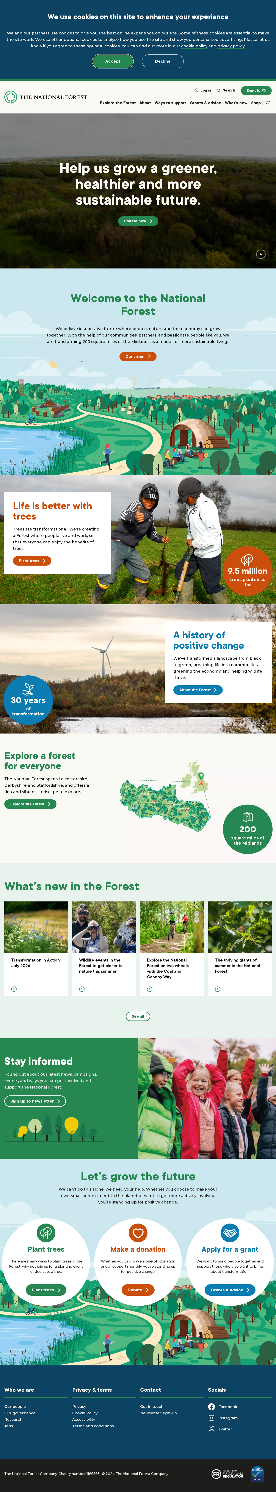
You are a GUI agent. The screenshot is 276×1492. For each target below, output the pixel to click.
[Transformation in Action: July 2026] (36, 948)
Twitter (225, 1429)
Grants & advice (205, 103)
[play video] (261, 254)
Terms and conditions (93, 1426)
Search (229, 90)
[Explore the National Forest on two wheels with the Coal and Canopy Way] (172, 948)
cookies (89, 39)
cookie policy (194, 46)
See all (138, 1016)
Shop (256, 103)
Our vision (134, 356)
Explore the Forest (118, 103)
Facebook (227, 1407)
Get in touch (151, 1406)
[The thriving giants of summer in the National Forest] (240, 948)
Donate (253, 90)
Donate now (135, 221)
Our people (15, 1406)
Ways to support (170, 103)
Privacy (79, 1406)
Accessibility (83, 1419)
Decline (163, 61)
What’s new (236, 103)
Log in (206, 90)
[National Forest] (45, 97)
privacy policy (231, 46)
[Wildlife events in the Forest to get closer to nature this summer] (104, 948)
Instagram (228, 1418)
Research (13, 1419)
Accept (112, 61)
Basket (267, 103)
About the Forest (195, 690)
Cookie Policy (85, 1413)
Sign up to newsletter (32, 1101)
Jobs (8, 1426)
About (145, 103)
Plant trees (29, 561)
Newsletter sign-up (158, 1413)
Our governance (20, 1413)
